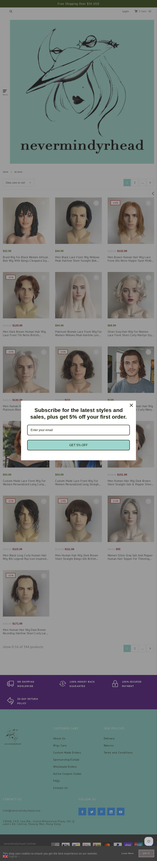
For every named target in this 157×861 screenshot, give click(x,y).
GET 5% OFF (78, 445)
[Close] (131, 405)
